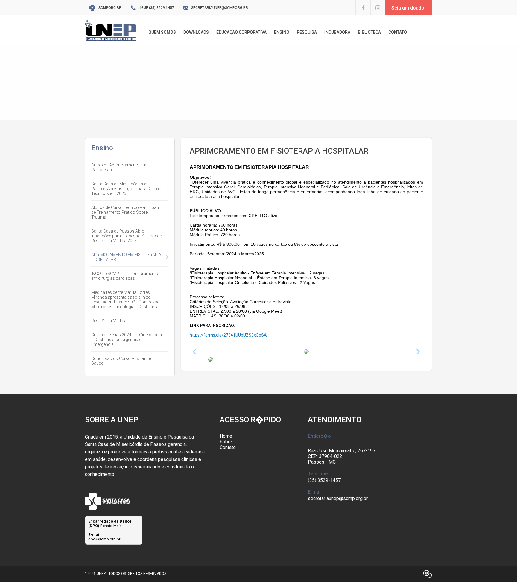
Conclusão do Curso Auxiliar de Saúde (121, 361)
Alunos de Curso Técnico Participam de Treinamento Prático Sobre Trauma (125, 212)
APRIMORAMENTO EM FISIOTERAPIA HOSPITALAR (126, 257)
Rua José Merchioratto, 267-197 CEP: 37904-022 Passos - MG (341, 456)
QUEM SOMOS (162, 32)
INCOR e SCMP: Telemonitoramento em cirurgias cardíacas (124, 276)
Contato (228, 447)
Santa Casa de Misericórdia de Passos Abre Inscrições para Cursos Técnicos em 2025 (126, 188)
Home (226, 436)
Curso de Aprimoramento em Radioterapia (118, 167)
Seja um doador (408, 8)
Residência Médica (109, 320)
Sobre (226, 441)
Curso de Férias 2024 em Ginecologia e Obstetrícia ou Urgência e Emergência (126, 339)
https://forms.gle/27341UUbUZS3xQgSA (228, 335)
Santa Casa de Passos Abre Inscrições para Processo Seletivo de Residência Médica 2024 (126, 236)
